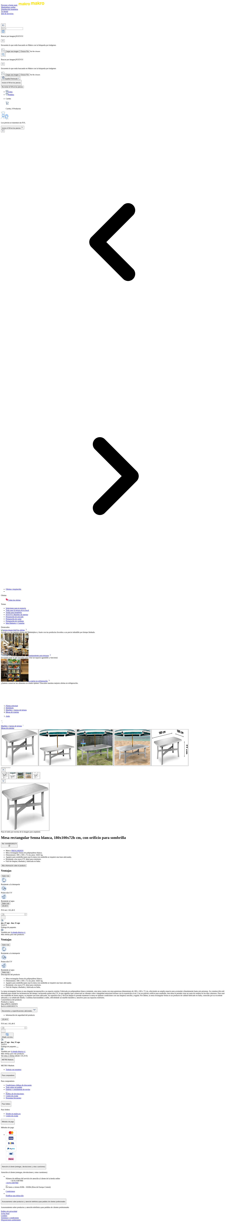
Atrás (8, 716)
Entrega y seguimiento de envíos (18, 1089)
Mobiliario (10, 708)
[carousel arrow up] (3, 770)
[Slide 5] (9, 767)
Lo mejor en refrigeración (38, 681)
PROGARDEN (17, 851)
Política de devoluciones (15, 1094)
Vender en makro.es (13, 1114)
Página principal (12, 706)
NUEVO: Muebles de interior (17, 615)
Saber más (5, 876)
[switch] (12, 87)
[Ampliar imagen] (25, 807)
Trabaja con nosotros (13, 1070)
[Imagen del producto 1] (5, 775)
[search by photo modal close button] (3, 40)
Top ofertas (20, 630)
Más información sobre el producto (14, 865)
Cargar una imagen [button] (12, 51)
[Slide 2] (4, 767)
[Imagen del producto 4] (28, 775)
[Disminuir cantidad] (2, 914)
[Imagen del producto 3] (20, 775)
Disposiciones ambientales (11, 1220)
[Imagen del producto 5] (36, 775)
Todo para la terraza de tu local (17, 610)
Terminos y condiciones (10, 1218)
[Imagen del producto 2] (13, 775)
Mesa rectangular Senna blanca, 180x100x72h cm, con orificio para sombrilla (63, 837)
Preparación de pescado (14, 617)
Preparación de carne (13, 619)
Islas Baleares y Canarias (15, 623)
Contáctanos (10, 1191)
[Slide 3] (6, 767)
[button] (114, 721)
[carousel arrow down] (3, 781)
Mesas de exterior (12, 712)
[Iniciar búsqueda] (3, 55)
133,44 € (5, 906)
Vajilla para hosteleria (14, 612)
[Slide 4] (8, 767)
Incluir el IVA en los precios (11, 128)
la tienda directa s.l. (18, 932)
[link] (116, 104)
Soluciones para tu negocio (16, 608)
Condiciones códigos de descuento (19, 1085)
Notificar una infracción (15, 1196)
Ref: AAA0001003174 (9, 844)
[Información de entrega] (17, 1047)
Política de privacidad (9, 1211)
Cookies (4, 1216)
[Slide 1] (2, 767)
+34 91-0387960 (12, 1183)
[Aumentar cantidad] (26, 914)
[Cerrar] (3, 130)
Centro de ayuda (12, 1096)
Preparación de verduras (15, 621)
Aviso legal (5, 1213)
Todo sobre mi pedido (14, 1087)
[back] (3, 25)
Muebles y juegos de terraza (16, 710)
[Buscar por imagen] (3, 31)
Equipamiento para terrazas (38, 656)
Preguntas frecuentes (13, 1098)
